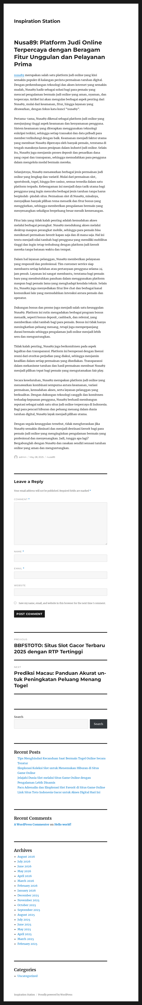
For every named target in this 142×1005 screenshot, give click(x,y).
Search (18, 717)
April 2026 (24, 876)
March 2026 (25, 881)
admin (22, 457)
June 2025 (24, 924)
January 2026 (26, 890)
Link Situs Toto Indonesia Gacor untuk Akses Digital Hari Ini (58, 792)
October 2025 (26, 905)
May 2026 (24, 871)
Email (19, 568)
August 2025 (26, 914)
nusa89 (19, 75)
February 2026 (27, 885)
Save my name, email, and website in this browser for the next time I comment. (62, 603)
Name (19, 551)
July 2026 (23, 861)
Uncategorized (27, 976)
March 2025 (25, 939)
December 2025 (28, 895)
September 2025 (28, 910)
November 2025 (28, 900)
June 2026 (24, 866)
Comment (22, 499)
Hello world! (62, 824)
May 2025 (24, 929)
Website (20, 585)
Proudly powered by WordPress (55, 994)
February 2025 (27, 943)
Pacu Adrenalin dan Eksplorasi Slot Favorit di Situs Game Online (61, 787)
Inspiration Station (37, 21)
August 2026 (26, 856)
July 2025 (23, 919)
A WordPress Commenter (31, 824)
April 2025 (24, 934)
